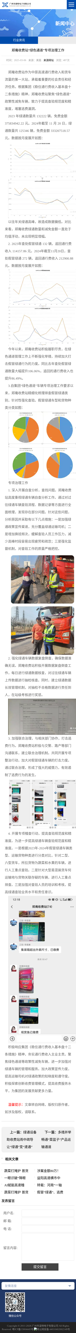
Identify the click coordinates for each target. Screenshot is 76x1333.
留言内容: (10, 1248)
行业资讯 (19, 40)
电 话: (7, 1229)
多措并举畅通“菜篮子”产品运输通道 (56, 1139)
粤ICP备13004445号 (22, 1329)
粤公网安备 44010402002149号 (53, 1329)
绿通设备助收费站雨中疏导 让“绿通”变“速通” (22, 1139)
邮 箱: (7, 1221)
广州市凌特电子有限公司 (45, 1325)
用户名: (8, 1213)
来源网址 (49, 60)
